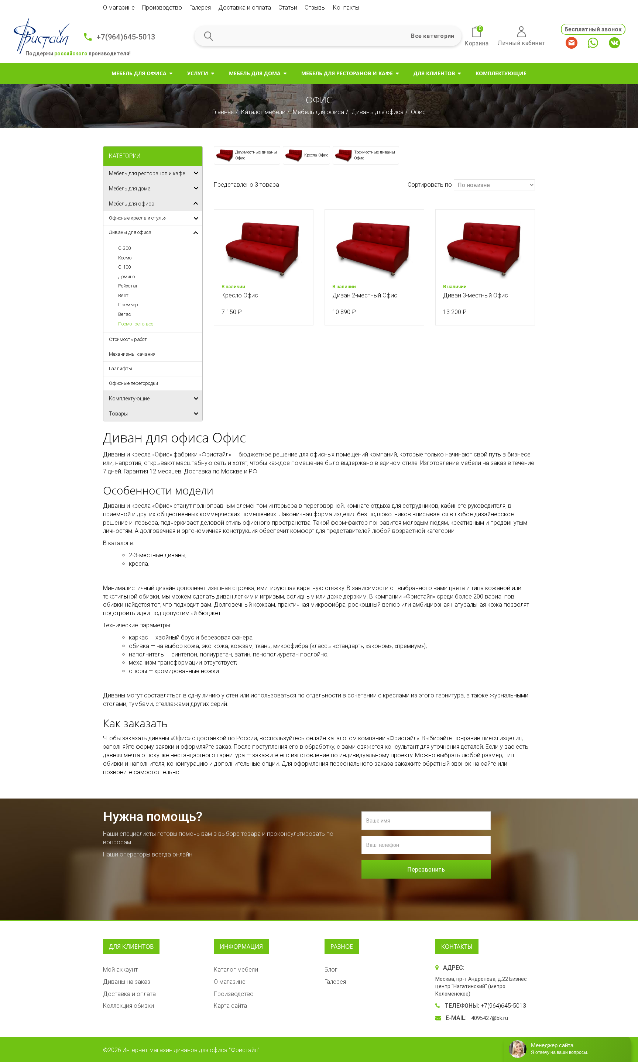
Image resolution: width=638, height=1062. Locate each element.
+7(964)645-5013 (125, 36)
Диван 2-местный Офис (364, 295)
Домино (126, 276)
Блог (331, 969)
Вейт (123, 295)
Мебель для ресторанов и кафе (347, 73)
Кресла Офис (316, 155)
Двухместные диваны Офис (256, 155)
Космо (124, 258)
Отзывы (315, 7)
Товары (118, 414)
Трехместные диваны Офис (374, 155)
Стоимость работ (128, 339)
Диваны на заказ (126, 981)
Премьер (128, 304)
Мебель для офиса (139, 73)
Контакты (346, 7)
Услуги (197, 73)
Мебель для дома (255, 73)
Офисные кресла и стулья (138, 218)
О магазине (119, 7)
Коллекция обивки (128, 1005)
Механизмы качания (132, 354)
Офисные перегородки (133, 383)
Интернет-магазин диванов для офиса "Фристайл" (191, 1050)
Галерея (200, 7)
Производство (162, 7)
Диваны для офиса (377, 111)
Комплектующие (501, 73)
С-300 (124, 248)
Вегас (124, 314)
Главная (223, 111)
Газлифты (120, 368)
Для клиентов (434, 73)
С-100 (124, 267)
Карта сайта (230, 1005)
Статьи (287, 7)
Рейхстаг (128, 286)
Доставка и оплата (244, 7)
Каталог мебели (263, 111)
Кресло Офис (240, 295)
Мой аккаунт (120, 969)
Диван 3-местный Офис (475, 295)
